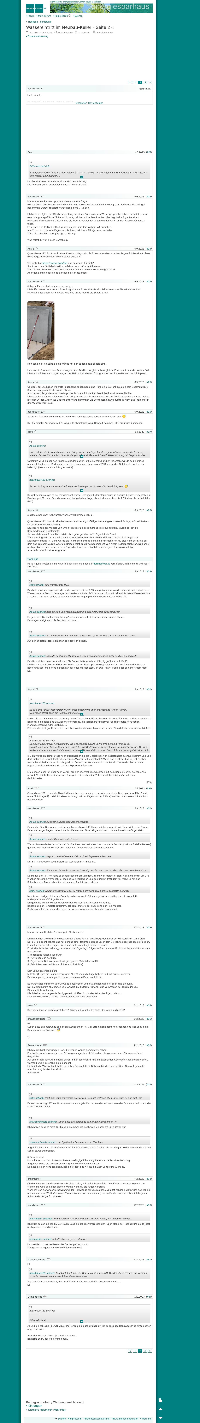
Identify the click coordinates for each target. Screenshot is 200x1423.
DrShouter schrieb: (39, 166)
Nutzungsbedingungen (125, 1418)
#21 (149, 152)
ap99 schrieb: (37, 890)
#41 (149, 1296)
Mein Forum (44, 15)
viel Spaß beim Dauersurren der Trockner (66, 1143)
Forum (31, 15)
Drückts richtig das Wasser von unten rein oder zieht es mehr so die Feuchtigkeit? (83, 656)
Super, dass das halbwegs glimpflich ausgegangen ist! (73, 1122)
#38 (149, 1178)
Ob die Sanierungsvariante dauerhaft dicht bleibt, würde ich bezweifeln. (80, 1219)
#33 (149, 927)
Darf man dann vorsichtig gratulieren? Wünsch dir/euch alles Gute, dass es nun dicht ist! (85, 1098)
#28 (149, 510)
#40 (149, 1259)
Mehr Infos (60, 1409)
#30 (149, 689)
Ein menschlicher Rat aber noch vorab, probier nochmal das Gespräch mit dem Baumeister (88, 871)
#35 (149, 1018)
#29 (149, 571)
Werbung (147, 1418)
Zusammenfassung (38, 36)
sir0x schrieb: (36, 584)
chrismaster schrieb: (40, 1218)
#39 (149, 1205)
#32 (149, 808)
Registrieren (61, 15)
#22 (149, 196)
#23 (149, 248)
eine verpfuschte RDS (55, 585)
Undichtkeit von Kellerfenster (55, 840)
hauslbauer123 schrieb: (42, 479)
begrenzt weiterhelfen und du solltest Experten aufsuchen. (70, 857)
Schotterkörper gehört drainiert (58, 1240)
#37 (149, 1084)
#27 (149, 431)
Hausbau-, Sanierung (39, 21)
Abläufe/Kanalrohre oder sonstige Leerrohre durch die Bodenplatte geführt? (79, 891)
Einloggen (35, 1405)
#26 (149, 411)
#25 (149, 382)
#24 (149, 281)
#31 (149, 788)
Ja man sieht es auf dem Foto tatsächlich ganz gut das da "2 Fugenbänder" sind (82, 636)
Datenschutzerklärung (97, 1418)
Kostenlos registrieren (40, 1409)
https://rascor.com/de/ (54, 263)
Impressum (76, 1418)
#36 (149, 1045)
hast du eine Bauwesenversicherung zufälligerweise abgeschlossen (74, 612)
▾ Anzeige (32, 558)
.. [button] (82, 177)
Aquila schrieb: (37, 445)
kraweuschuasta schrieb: (43, 1121)
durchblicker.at (101, 563)
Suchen (79, 15)
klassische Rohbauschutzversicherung (58, 822)
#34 (149, 1005)
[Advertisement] (89, 59)
